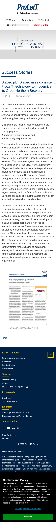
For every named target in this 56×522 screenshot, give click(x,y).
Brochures (6, 398)
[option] (28, 44)
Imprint (5, 439)
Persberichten (8, 365)
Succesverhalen (9, 401)
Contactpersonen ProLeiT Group (17, 416)
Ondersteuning (9, 380)
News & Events (11, 352)
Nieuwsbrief (7, 369)
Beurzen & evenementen (13, 358)
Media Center (41, 25)
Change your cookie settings (28, 509)
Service (6, 374)
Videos (5, 383)
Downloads (8, 392)
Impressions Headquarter (14, 387)
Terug (4, 338)
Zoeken (29, 20)
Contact (45, 20)
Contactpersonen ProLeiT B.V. (16, 412)
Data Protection (9, 435)
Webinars (6, 361)
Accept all (28, 517)
